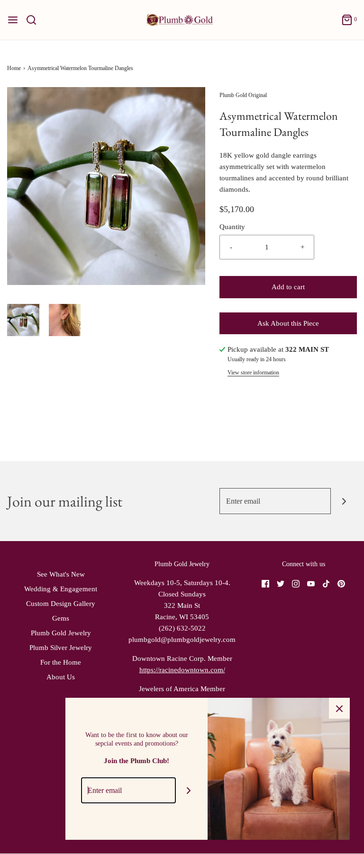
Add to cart (288, 287)
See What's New (61, 574)
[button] (23, 320)
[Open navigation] (13, 20)
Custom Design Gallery (60, 603)
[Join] (344, 501)
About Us (60, 677)
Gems (60, 618)
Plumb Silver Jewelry (60, 647)
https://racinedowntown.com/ (182, 670)
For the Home (60, 662)
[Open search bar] (35, 20)
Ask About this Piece (288, 323)
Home (14, 68)
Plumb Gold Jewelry (61, 633)
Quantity (232, 227)
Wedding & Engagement (60, 589)
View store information (253, 372)
